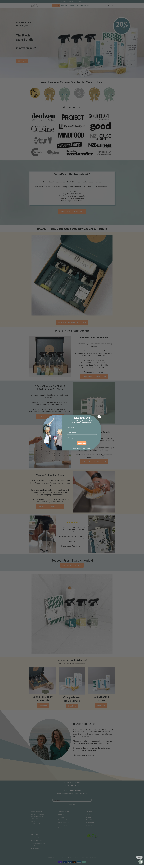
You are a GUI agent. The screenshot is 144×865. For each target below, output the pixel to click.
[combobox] (81, 438)
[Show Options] (95, 438)
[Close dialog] (99, 416)
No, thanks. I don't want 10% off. (82, 448)
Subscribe (82, 443)
